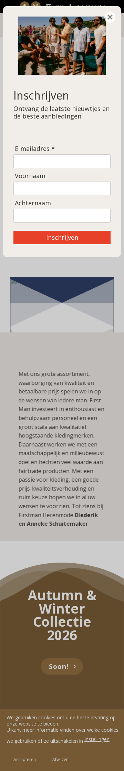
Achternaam (33, 203)
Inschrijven (62, 237)
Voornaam (30, 176)
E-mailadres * (35, 149)
